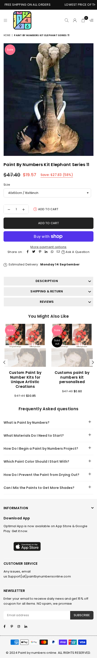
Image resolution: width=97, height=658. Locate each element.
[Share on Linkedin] (46, 252)
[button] (83, 20)
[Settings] (90, 20)
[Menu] (5, 20)
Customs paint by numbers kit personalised (72, 377)
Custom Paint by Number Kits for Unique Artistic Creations (25, 379)
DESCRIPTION (47, 281)
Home (7, 35)
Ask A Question (77, 252)
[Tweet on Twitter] (34, 252)
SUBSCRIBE (82, 615)
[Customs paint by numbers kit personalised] (72, 345)
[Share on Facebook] (28, 252)
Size (7, 184)
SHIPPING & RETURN (46, 291)
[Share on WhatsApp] (52, 252)
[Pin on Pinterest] (40, 252)
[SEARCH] (67, 20)
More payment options (48, 247)
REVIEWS (47, 301)
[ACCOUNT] (75, 20)
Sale (10, 49)
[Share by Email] (58, 252)
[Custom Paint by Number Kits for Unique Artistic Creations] (25, 345)
